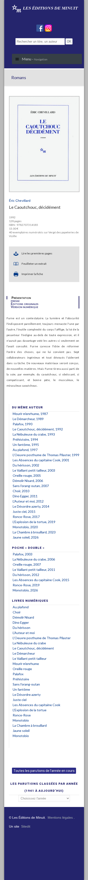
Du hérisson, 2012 (26, 575)
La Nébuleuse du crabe (29, 643)
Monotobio (21, 720)
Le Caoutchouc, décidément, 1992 (38, 429)
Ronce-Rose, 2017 (26, 517)
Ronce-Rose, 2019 (26, 585)
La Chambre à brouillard (30, 725)
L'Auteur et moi (24, 633)
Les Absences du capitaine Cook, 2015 (41, 580)
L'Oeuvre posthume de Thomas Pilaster (42, 638)
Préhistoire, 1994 (25, 439)
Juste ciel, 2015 (24, 511)
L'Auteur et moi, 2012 (28, 501)
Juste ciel (20, 700)
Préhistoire (21, 679)
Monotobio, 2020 (25, 527)
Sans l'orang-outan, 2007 (31, 486)
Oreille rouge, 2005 (27, 475)
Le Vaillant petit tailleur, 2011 (34, 570)
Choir (17, 612)
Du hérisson (21, 628)
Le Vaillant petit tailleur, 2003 (34, 470)
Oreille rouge (22, 669)
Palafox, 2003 (22, 554)
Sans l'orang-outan (26, 684)
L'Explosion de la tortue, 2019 (34, 522)
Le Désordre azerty (27, 695)
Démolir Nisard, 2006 (28, 481)
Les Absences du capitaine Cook (36, 705)
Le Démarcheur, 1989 (28, 419)
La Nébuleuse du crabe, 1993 (34, 434)
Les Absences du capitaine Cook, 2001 (41, 460)
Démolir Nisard (23, 617)
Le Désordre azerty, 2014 (31, 506)
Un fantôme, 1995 (26, 445)
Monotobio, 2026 (25, 590)
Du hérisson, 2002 (26, 465)
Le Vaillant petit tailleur (29, 658)
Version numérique (24, 306)
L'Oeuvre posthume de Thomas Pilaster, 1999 (46, 455)
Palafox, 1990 (22, 424)
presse (15, 300)
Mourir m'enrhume (26, 664)
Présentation (21, 297)
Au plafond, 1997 (25, 450)
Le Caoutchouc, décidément (33, 648)
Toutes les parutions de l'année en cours (44, 771)
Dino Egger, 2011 (25, 496)
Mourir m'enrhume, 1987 (30, 414)
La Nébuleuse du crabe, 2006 (34, 559)
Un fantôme (21, 689)
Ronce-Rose (22, 715)
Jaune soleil (21, 731)
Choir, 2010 (21, 491)
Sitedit (25, 826)
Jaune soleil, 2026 (25, 537)
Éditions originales (24, 303)
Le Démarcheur (24, 653)
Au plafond (21, 607)
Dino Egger (21, 622)
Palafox (18, 674)
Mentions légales (60, 817)
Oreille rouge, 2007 (27, 564)
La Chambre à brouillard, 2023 (34, 532)
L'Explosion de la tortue (29, 710)
